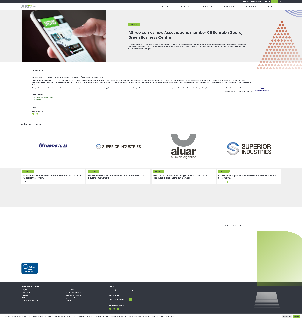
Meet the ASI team (71, 290)
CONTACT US (266, 1)
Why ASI (24, 290)
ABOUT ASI (165, 6)
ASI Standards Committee (30, 300)
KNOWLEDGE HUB (251, 6)
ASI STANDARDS (184, 6)
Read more (25, 182)
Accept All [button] (296, 316)
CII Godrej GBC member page (43, 98)
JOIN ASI (275, 1)
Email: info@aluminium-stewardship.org (121, 290)
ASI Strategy (26, 292)
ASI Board (25, 295)
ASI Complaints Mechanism (73, 295)
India (34, 107)
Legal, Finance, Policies (72, 298)
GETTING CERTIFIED (207, 6)
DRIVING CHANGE (229, 6)
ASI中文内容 (246, 1)
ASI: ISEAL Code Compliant (73, 292)
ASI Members (26, 298)
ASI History (68, 300)
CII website (37, 100)
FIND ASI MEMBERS (256, 1)
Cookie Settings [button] (287, 316)
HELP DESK (270, 6)
